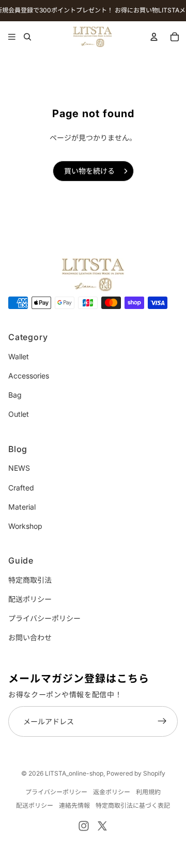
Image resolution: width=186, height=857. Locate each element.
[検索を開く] (27, 36)
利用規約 (148, 792)
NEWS (19, 467)
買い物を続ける (89, 170)
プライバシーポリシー (44, 618)
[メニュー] (12, 37)
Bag (15, 394)
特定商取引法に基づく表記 (133, 805)
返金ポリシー (111, 792)
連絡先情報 (74, 805)
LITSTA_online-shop (74, 773)
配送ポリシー (30, 599)
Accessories (28, 375)
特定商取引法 (30, 579)
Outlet (18, 414)
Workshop (25, 526)
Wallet (18, 356)
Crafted (21, 487)
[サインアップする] (162, 721)
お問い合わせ (30, 637)
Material (22, 506)
